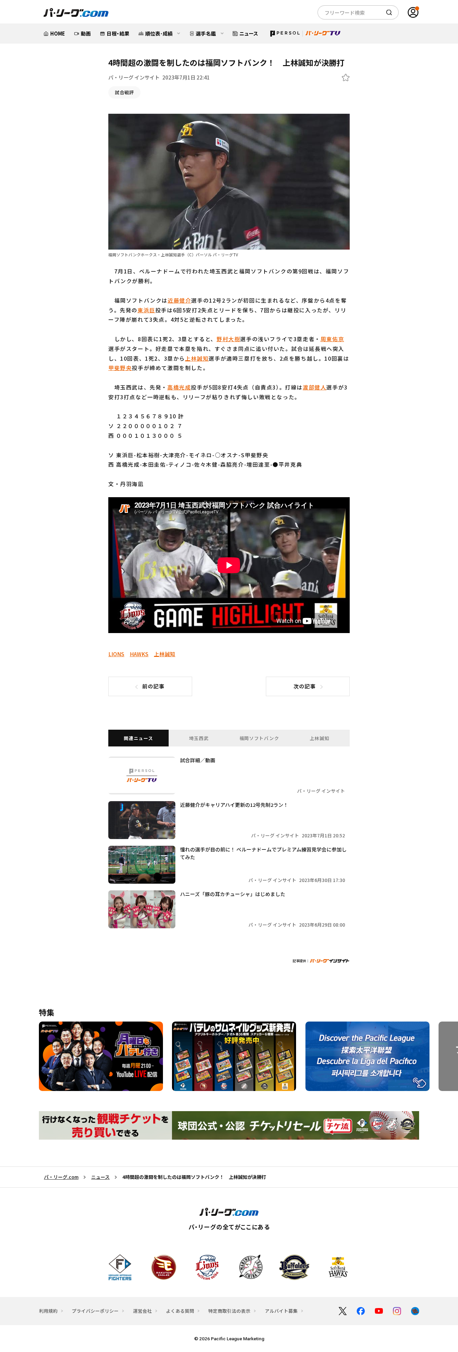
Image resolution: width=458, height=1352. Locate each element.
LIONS (116, 654)
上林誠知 (197, 358)
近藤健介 (179, 300)
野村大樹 (228, 339)
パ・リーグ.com (61, 1177)
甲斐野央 (120, 368)
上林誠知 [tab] (320, 738)
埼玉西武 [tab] (199, 738)
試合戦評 (124, 92)
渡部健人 (314, 387)
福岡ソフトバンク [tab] (259, 738)
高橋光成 (179, 387)
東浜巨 (146, 310)
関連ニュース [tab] (138, 738)
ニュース (100, 1177)
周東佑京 (332, 339)
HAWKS (139, 654)
